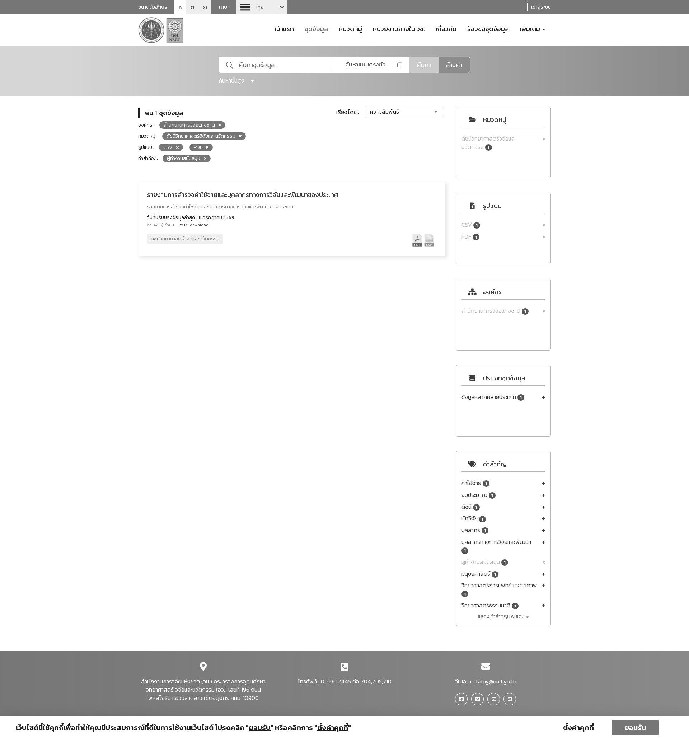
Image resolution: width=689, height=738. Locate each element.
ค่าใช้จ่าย (474, 483)
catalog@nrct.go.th (493, 681)
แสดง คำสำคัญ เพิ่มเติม (502, 616)
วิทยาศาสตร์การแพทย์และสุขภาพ (499, 589)
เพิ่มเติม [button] (531, 28)
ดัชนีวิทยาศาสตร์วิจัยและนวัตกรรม (488, 143)
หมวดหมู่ (350, 28)
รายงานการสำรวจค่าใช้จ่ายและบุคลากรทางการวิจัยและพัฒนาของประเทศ (242, 194)
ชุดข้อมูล (316, 28)
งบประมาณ (477, 495)
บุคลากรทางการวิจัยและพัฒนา (496, 546)
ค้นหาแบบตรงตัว (365, 64)
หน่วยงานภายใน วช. (399, 28)
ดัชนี (469, 507)
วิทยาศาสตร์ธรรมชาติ (488, 605)
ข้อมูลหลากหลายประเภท (491, 397)
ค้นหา (424, 65)
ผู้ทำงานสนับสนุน (483, 562)
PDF (469, 236)
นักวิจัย (472, 518)
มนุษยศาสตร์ (478, 574)
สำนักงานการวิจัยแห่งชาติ (493, 311)
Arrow (261, 7)
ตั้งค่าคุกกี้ (578, 727)
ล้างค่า (454, 65)
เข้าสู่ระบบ (541, 7)
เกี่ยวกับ (446, 28)
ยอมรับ (635, 727)
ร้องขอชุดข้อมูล (488, 28)
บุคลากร (473, 530)
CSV (469, 225)
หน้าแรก (283, 28)
